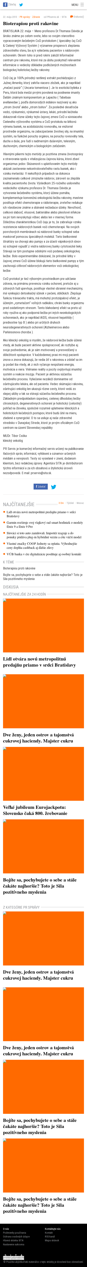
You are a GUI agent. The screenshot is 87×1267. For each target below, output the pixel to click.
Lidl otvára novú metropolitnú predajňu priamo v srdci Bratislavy (41, 514)
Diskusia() (78, 16)
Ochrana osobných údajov (16, 1236)
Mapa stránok (52, 1240)
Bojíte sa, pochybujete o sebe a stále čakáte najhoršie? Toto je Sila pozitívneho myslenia (43, 577)
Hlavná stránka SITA (13, 1240)
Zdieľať (41, 486)
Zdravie (36, 16)
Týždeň (70, 503)
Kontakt (49, 1232)
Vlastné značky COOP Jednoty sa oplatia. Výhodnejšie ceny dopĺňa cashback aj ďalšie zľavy (42, 546)
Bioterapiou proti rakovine (19, 568)
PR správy (25, 16)
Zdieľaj (12, 4)
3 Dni (61, 503)
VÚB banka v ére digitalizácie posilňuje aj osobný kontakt (44, 554)
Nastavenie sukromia (13, 1244)
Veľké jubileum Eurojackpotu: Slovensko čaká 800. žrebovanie (35, 810)
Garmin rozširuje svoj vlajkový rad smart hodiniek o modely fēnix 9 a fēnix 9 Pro (45, 524)
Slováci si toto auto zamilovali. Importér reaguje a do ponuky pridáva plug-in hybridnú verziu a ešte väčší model (44, 535)
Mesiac (80, 503)
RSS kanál (50, 1236)
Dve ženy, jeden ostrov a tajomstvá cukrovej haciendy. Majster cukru (38, 737)
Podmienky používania (14, 1232)
